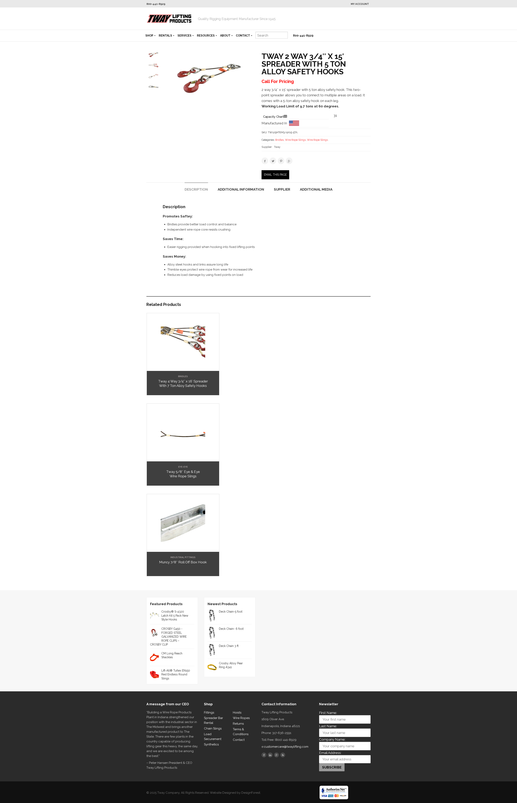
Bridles (279, 139)
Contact (243, 35)
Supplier (282, 189)
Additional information (241, 189)
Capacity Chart (273, 117)
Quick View (183, 367)
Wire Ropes (241, 718)
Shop (149, 35)
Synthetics (211, 744)
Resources (206, 35)
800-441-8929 (155, 3)
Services (184, 35)
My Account (360, 3)
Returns (238, 723)
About (225, 35)
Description (196, 189)
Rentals (165, 35)
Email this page (275, 174)
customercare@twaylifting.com (286, 746)
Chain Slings (213, 728)
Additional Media (316, 189)
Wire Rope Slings (295, 139)
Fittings (209, 712)
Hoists (237, 712)
